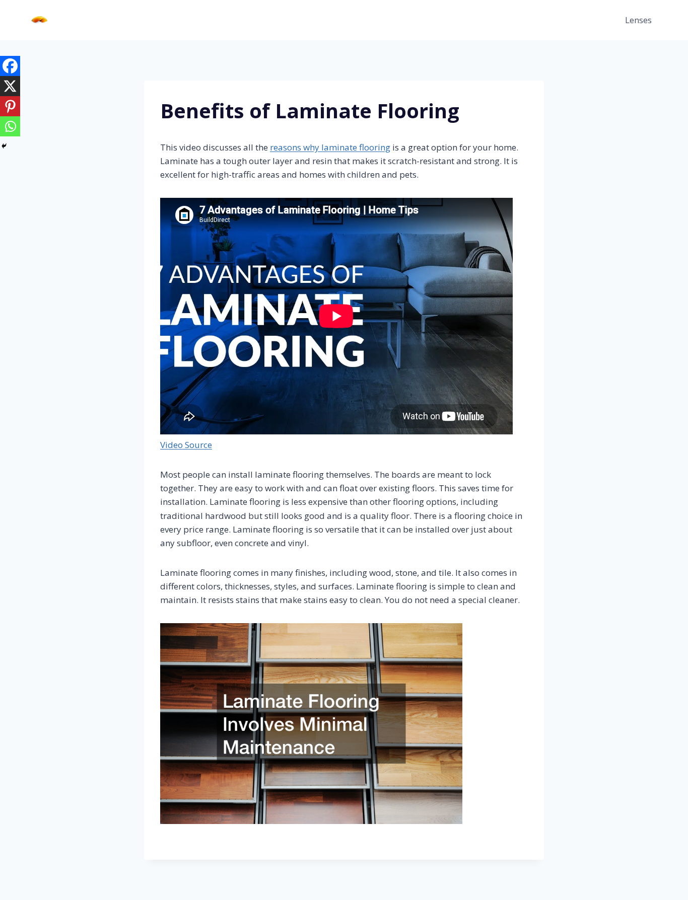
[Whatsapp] (10, 126)
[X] (10, 86)
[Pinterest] (10, 106)
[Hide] (4, 146)
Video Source (186, 445)
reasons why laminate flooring (330, 147)
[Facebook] (10, 66)
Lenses (638, 20)
